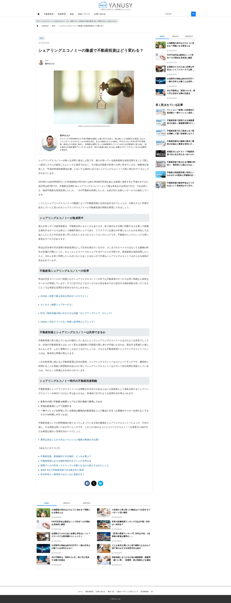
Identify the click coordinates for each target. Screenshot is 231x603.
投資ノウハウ (84, 14)
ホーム (80, 591)
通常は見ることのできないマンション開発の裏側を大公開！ (70, 439)
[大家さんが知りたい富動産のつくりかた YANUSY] (115, 5)
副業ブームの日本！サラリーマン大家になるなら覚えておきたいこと (75, 465)
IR (152, 591)
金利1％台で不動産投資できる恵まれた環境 (62, 470)
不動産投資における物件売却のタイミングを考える (66, 461)
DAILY (46, 503)
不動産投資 (49, 14)
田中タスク (50, 64)
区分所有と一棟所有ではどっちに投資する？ (63, 474)
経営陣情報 (145, 591)
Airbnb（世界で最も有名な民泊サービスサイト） (65, 296)
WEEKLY (66, 503)
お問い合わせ (100, 14)
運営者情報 (89, 591)
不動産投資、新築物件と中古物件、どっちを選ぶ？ (66, 456)
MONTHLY (87, 503)
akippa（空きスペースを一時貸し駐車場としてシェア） (68, 322)
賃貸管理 (62, 14)
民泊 (41, 38)
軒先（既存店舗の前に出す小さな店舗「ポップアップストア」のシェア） (77, 313)
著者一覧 (111, 591)
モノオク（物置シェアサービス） (57, 305)
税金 (72, 14)
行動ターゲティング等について (127, 591)
